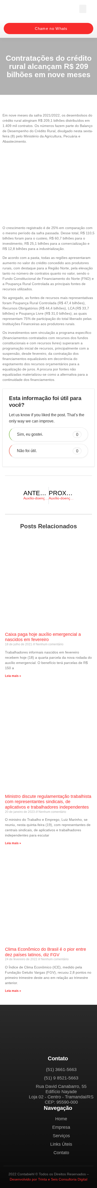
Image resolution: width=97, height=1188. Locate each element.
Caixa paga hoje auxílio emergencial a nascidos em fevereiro (43, 637)
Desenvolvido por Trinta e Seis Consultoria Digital (48, 1179)
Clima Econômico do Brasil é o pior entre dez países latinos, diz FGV (45, 952)
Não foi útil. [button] (47, 451)
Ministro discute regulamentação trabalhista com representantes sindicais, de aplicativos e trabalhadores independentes (48, 802)
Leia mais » (13, 676)
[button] (82, 9)
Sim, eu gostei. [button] (47, 434)
